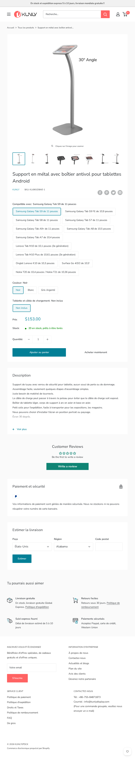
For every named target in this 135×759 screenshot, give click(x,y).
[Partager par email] (120, 192)
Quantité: (17, 339)
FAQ (9, 718)
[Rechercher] (105, 14)
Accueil (10, 27)
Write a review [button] (67, 466)
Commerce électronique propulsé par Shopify (28, 748)
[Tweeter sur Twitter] (113, 192)
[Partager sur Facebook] (100, 192)
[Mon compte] (118, 14)
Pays (15, 539)
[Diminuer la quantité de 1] (29, 339)
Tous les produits (26, 27)
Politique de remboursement (22, 712)
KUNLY (15, 189)
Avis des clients (77, 673)
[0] (125, 14)
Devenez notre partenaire (82, 679)
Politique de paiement (19, 697)
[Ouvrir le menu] (9, 14)
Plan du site (75, 668)
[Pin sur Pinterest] (106, 192)
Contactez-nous (77, 658)
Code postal (102, 539)
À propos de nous (78, 653)
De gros (11, 723)
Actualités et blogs (79, 663)
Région (58, 539)
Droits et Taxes (15, 707)
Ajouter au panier (39, 352)
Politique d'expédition (37, 607)
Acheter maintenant (96, 352)
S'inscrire (17, 678)
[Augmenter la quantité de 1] (47, 339)
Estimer (22, 558)
